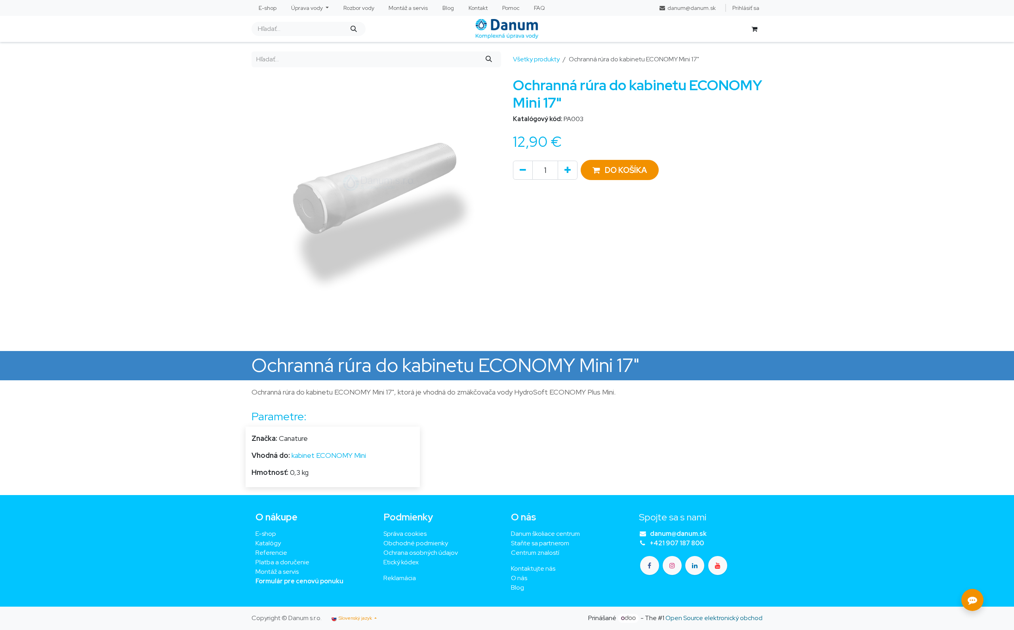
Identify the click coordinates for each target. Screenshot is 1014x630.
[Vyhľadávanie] (353, 29)
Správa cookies (405, 533)
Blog (517, 587)
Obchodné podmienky (415, 543)
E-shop (265, 533)
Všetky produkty (536, 59)
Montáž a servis (277, 571)
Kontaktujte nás (533, 568)
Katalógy (268, 543)
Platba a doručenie (282, 562)
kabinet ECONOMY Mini (329, 455)
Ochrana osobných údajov (420, 552)
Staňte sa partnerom (540, 543)
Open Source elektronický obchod (713, 618)
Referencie (271, 552)
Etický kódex (401, 562)
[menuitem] (268, 8)
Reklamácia (399, 578)
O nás (519, 578)
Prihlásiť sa (745, 7)
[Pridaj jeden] (568, 170)
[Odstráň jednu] (523, 170)
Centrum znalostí (535, 552)
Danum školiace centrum (545, 533)
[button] (620, 170)
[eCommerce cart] (754, 29)
